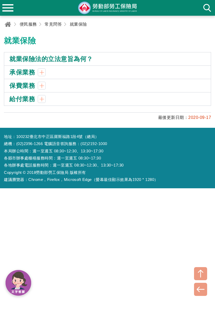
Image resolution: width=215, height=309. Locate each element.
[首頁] (8, 24)
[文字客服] (18, 283)
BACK (200, 289)
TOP (200, 273)
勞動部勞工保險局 (107, 8)
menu (8, 8)
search (207, 8)
